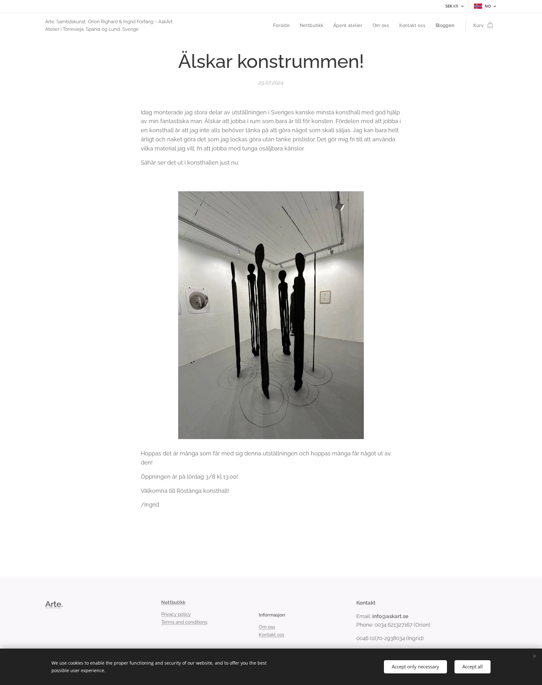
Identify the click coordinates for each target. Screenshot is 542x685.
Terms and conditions (184, 622)
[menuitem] (283, 25)
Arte (53, 604)
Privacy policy (176, 614)
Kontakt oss (271, 635)
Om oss (267, 627)
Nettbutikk (173, 602)
